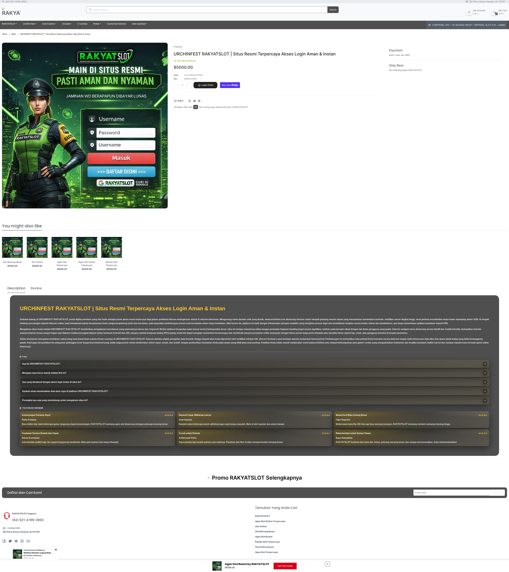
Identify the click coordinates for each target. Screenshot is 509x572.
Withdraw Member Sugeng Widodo (38, 553)
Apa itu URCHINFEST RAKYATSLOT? (41, 364)
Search (333, 9)
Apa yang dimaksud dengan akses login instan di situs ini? (51, 382)
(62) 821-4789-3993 (16, 1)
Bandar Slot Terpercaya (267, 541)
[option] (12, 255)
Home (4, 34)
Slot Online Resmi (264, 547)
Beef (14, 34)
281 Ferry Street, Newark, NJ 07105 (487, 1)
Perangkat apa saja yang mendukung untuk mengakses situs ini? (55, 400)
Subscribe (497, 493)
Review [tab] (36, 288)
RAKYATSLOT (262, 516)
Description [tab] (16, 288)
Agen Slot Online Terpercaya (270, 521)
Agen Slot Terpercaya (266, 552)
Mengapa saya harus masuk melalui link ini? (44, 373)
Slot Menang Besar (12, 262)
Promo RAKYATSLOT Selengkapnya (256, 478)
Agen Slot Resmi (263, 536)
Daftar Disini (285, 566)
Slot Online (37, 262)
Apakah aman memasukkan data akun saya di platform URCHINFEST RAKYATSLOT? (65, 391)
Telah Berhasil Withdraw (34, 550)
